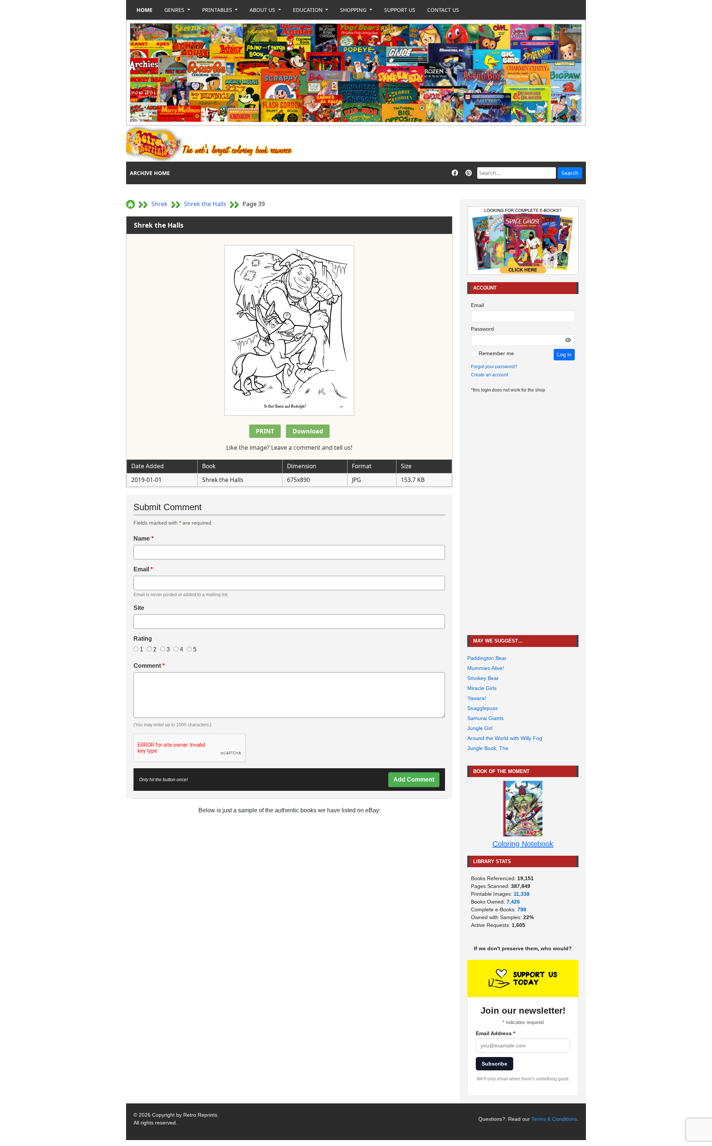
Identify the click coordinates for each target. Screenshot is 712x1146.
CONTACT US (443, 9)
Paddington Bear (487, 658)
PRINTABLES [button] (218, 9)
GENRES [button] (175, 9)
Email (143, 569)
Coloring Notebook (522, 844)
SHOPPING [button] (354, 9)
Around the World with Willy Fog (504, 738)
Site (139, 608)
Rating (143, 638)
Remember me (496, 353)
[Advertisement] (451, 144)
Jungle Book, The (487, 748)
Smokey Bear (483, 678)
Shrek (159, 204)
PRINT (265, 431)
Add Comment (413, 779)
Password (482, 329)
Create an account (489, 374)
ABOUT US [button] (263, 9)
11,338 (522, 894)
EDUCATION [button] (308, 9)
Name (144, 538)
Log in (564, 354)
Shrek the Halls (205, 204)
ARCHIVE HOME (150, 172)
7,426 (513, 902)
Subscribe (494, 1064)
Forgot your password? (494, 366)
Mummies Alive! (485, 668)
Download (308, 431)
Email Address (495, 1033)
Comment (149, 666)
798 (521, 909)
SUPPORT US (399, 9)
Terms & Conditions (554, 1119)
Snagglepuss (482, 708)
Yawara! (476, 698)
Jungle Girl (479, 728)
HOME (144, 9)
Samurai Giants (485, 718)
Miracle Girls (482, 688)
